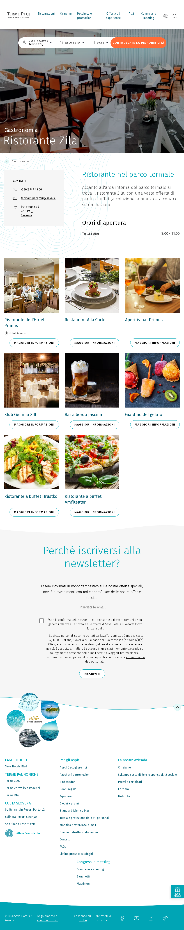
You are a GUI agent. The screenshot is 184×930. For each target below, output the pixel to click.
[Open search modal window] (175, 16)
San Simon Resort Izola (20, 824)
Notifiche (124, 796)
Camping (66, 13)
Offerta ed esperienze (113, 16)
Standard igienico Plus (74, 810)
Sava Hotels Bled (16, 766)
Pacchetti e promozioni (84, 16)
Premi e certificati (130, 782)
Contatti (65, 839)
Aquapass (66, 796)
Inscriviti (92, 673)
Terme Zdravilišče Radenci (22, 788)
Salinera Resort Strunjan (21, 816)
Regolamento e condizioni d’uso (47, 918)
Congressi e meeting (149, 16)
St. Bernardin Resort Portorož (25, 809)
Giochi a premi (69, 803)
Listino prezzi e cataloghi (76, 854)
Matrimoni (83, 883)
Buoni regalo (68, 789)
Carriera (123, 789)
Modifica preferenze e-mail (78, 825)
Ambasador (67, 782)
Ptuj (131, 13)
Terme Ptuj (12, 795)
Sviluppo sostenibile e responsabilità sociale (147, 774)
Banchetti (83, 876)
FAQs (63, 846)
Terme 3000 (12, 781)
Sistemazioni (46, 13)
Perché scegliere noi (73, 767)
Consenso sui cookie (82, 918)
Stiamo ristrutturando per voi (79, 832)
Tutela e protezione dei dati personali (84, 818)
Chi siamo (124, 767)
